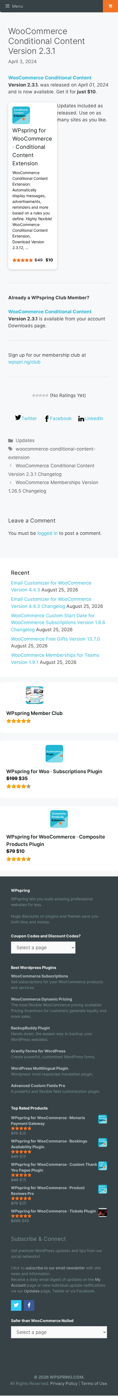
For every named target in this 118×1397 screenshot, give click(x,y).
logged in (47, 533)
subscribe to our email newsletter (55, 1267)
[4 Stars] (43, 395)
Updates (25, 440)
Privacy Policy (63, 1383)
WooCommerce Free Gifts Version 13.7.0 (55, 639)
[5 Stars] (47, 395)
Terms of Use (94, 1383)
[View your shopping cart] (110, 6)
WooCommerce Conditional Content (50, 77)
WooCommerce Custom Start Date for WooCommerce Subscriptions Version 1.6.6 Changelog (58, 622)
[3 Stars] (40, 395)
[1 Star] (33, 395)
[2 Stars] (37, 395)
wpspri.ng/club (24, 362)
